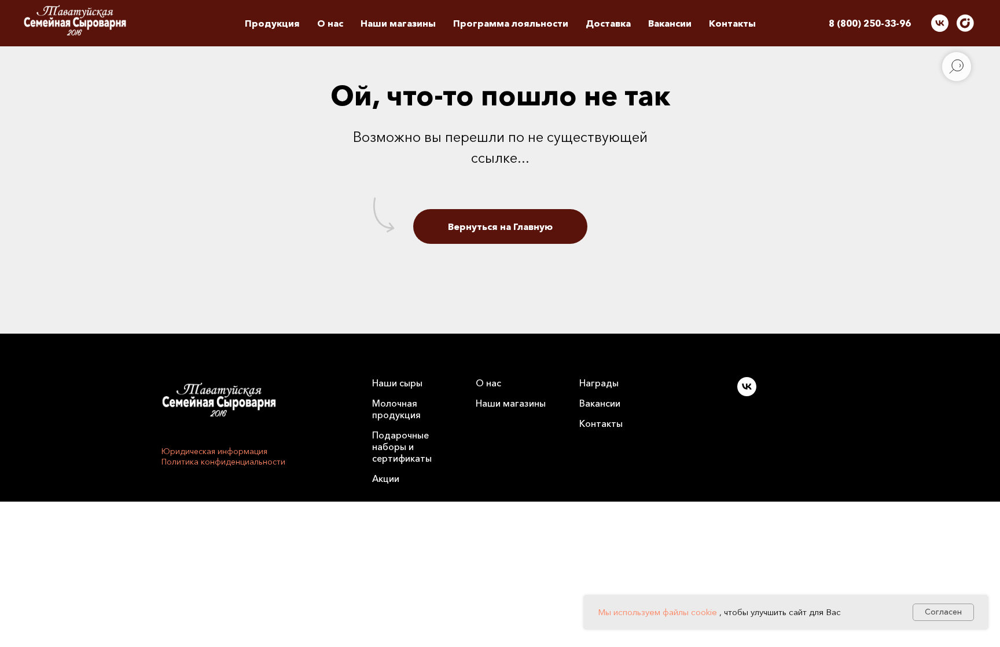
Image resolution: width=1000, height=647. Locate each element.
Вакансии (670, 23)
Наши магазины (398, 23)
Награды (599, 383)
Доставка (608, 23)
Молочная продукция (396, 409)
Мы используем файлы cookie (657, 611)
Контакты (732, 23)
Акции (385, 478)
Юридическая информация (214, 451)
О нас (488, 383)
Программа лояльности (510, 23)
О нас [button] (330, 23)
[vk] (939, 23)
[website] (965, 23)
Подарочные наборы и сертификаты (402, 446)
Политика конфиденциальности (223, 461)
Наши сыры (397, 383)
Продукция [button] (272, 23)
